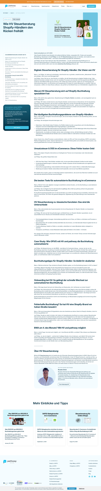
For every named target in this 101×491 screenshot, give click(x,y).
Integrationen (55, 6)
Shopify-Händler (69, 98)
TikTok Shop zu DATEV (54, 468)
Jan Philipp (53, 57)
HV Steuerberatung (66, 57)
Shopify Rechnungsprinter (55, 479)
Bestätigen (72, 488)
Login (83, 6)
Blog (90, 473)
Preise (62, 6)
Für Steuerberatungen (54, 481)
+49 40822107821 (69, 1)
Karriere (90, 468)
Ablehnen (81, 488)
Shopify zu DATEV (53, 463)
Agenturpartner (46, 6)
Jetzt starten (91, 6)
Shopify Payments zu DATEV (56, 473)
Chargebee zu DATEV (75, 466)
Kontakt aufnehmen (93, 463)
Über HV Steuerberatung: (11, 100)
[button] (25, 6)
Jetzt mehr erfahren (58, 1)
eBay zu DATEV (53, 466)
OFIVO (57, 248)
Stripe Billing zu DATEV (75, 463)
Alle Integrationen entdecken (56, 484)
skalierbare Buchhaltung (64, 64)
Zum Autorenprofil (64, 384)
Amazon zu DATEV (53, 476)
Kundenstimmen (92, 466)
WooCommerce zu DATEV (55, 471)
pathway (65, 189)
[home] (10, 6)
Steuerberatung (35, 6)
